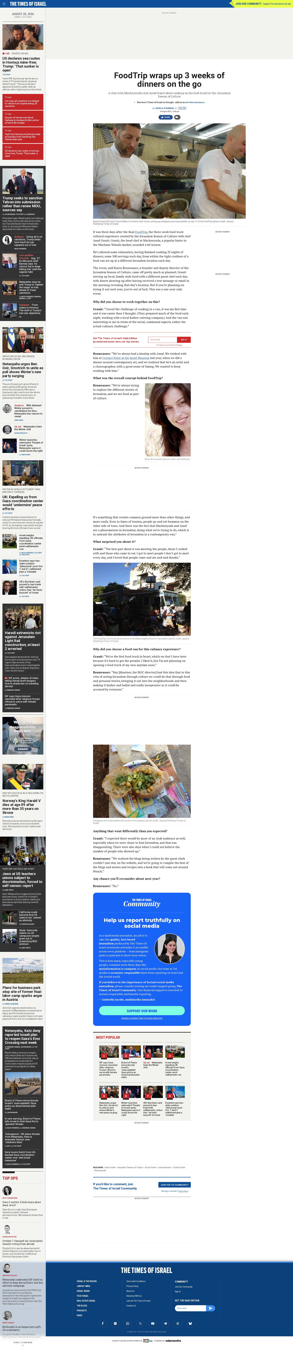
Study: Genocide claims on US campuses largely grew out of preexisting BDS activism (29, 937)
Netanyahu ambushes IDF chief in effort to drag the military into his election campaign (22, 1282)
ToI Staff (6, 74)
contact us (131, 1305)
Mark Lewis (9, 817)
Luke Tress (9, 890)
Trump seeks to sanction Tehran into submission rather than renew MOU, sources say (22, 204)
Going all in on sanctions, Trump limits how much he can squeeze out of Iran (28, 240)
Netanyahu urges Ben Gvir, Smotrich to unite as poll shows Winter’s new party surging (108, 1108)
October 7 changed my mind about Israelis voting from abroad (22, 1242)
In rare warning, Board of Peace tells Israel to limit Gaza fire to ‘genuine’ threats (22, 1121)
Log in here (183, 1191)
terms (180, 345)
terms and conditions (136, 1281)
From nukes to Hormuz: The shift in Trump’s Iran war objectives (30, 309)
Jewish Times (83, 1286)
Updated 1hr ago (20, 53)
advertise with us (134, 1296)
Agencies (31, 214)
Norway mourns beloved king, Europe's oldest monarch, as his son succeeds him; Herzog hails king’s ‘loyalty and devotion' (22, 825)
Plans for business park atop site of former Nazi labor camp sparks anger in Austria (22, 994)
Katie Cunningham (9, 1198)
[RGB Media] (148, 1340)
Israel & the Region (87, 1281)
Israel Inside (109, 1167)
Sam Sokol (18, 420)
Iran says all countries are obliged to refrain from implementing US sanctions (22, 103)
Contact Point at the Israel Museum (125, 358)
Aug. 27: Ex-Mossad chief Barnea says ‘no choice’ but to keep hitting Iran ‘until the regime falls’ (30, 265)
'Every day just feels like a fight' (18, 869)
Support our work (142, 1010)
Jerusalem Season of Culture (130, 1167)
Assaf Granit (150, 1167)
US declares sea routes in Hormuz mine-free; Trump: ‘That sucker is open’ (21, 64)
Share (167, 117)
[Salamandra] (173, 1341)
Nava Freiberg (20, 249)
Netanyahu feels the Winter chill (152, 1065)
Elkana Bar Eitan (9, 1237)
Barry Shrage (8, 1323)
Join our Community (248, 3)
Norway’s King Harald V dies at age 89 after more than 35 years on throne (21, 807)
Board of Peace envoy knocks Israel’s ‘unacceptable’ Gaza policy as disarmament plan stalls (130, 1069)
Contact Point (179, 1167)
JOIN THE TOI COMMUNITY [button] (174, 1184)
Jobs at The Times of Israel (138, 1301)
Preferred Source (195, 102)
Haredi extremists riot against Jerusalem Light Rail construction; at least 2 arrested (22, 641)
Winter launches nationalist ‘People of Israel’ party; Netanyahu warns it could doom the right (130, 1109)
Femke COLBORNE (11, 1004)
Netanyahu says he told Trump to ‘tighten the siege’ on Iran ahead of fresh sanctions (31, 287)
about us (130, 1291)
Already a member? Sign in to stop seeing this (141, 1018)
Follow (182, 108)
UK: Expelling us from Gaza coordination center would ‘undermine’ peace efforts (22, 503)
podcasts (82, 1310)
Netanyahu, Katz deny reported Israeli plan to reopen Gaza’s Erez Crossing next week (22, 1037)
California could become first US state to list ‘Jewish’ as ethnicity (30, 916)
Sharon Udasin (27, 924)
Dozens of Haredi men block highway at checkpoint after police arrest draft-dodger (22, 120)
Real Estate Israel (86, 1301)
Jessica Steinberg (164, 108)
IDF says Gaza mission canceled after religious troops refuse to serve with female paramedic (108, 1068)
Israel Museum (164, 1167)
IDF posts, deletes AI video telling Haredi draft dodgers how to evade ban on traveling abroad (21, 682)
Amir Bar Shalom (9, 1275)
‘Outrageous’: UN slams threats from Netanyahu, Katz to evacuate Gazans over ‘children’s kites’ (22, 1138)
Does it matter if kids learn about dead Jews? (21, 1203)
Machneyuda (100, 1170)
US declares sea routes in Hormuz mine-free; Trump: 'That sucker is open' (22, 153)
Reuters (25, 555)
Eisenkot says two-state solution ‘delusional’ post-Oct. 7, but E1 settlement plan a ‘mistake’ (174, 1109)
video (79, 1315)
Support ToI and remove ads (277, 4)
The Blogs (82, 1305)
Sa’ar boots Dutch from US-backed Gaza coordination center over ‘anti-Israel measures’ (20, 1156)
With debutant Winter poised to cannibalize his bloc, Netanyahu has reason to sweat (28, 411)
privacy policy (132, 1286)
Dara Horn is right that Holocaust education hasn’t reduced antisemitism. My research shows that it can (22, 1213)
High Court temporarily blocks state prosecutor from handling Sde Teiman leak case (22, 137)
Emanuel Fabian (13, 690)
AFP (29, 298)
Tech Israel (83, 1296)
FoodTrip (141, 232)
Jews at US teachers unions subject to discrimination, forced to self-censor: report (22, 880)
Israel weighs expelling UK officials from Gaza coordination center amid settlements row (174, 1068)
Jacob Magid (10, 214)
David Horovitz (21, 433)
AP (20, 317)
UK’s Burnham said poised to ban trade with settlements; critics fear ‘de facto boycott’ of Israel (153, 1109)
